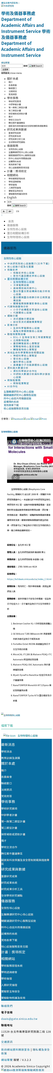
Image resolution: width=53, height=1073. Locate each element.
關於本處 (12, 78)
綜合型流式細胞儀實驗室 (27, 322)
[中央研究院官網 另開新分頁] (7, 5)
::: (18, 2)
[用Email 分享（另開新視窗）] (34, 418)
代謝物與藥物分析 (18, 306)
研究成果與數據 (17, 129)
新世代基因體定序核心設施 (29, 275)
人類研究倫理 (9, 985)
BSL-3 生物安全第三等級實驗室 (32, 337)
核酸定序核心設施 (23, 272)
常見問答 (13, 94)
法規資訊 (6, 789)
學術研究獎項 (9, 808)
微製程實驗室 (21, 383)
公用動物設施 (21, 340)
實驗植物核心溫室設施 (26, 346)
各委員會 (6, 777)
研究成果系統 (9, 882)
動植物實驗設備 (16, 334)
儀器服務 (12, 146)
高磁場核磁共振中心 (25, 288)
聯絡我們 (7, 1006)
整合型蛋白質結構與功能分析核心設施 (31, 292)
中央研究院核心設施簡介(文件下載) (28, 263)
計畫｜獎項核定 (17, 171)
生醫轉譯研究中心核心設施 (17, 914)
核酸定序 (12, 269)
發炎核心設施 (21, 358)
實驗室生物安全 (10, 991)
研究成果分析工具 (12, 889)
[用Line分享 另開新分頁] (26, 418)
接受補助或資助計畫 (18, 113)
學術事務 (12, 98)
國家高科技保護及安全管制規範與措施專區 (28, 125)
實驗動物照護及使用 (18, 193)
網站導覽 (5, 62)
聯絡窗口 (6, 783)
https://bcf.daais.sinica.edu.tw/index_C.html (29, 579)
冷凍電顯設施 (21, 285)
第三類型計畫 (9, 828)
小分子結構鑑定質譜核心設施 (30, 309)
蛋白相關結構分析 (18, 233)
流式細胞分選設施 (23, 318)
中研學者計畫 (9, 815)
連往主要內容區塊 (9, 2)
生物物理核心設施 (18, 237)
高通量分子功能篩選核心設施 (30, 364)
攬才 (3, 840)
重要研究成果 (9, 876)
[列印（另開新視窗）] (43, 418)
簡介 (3, 770)
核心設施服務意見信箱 (19, 167)
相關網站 (12, 175)
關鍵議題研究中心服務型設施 (18, 921)
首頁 (10, 221)
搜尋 (25, 65)
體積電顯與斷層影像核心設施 (30, 303)
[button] (11, 72)
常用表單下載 (9, 940)
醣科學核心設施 (22, 361)
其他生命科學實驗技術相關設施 (25, 352)
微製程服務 (14, 380)
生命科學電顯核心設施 (26, 328)
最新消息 (8, 744)
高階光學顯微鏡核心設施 (27, 331)
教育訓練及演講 (10, 758)
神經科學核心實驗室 (25, 355)
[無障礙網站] (22, 1070)
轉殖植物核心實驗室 (25, 349)
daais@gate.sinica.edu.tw (19, 1019)
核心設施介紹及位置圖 (20, 266)
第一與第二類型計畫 (13, 821)
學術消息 (6, 751)
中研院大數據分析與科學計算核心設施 (31, 375)
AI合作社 (12, 386)
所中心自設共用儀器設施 (16, 927)
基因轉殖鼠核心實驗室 (26, 343)
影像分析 (12, 325)
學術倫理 (6, 978)
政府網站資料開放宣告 (15, 1049)
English (12, 197)
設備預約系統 (9, 933)
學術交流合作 (9, 847)
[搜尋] (35, 66)
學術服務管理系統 (12, 965)
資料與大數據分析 (18, 368)
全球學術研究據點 (17, 142)
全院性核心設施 (17, 229)
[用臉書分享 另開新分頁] (17, 418)
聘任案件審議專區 (12, 853)
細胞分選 (12, 315)
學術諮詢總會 (9, 972)
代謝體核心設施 (22, 312)
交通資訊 (7, 1042)
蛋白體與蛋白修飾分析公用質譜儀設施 (31, 299)
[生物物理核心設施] (10, 715)
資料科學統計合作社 (25, 371)
